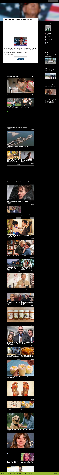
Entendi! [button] (56, 473)
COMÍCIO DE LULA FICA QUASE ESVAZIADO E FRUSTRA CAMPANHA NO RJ (50, 96)
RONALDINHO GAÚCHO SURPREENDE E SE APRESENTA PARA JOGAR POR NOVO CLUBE (50, 80)
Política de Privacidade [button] (30, 473)
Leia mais (21, 59)
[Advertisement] (20, 31)
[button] (4, 23)
